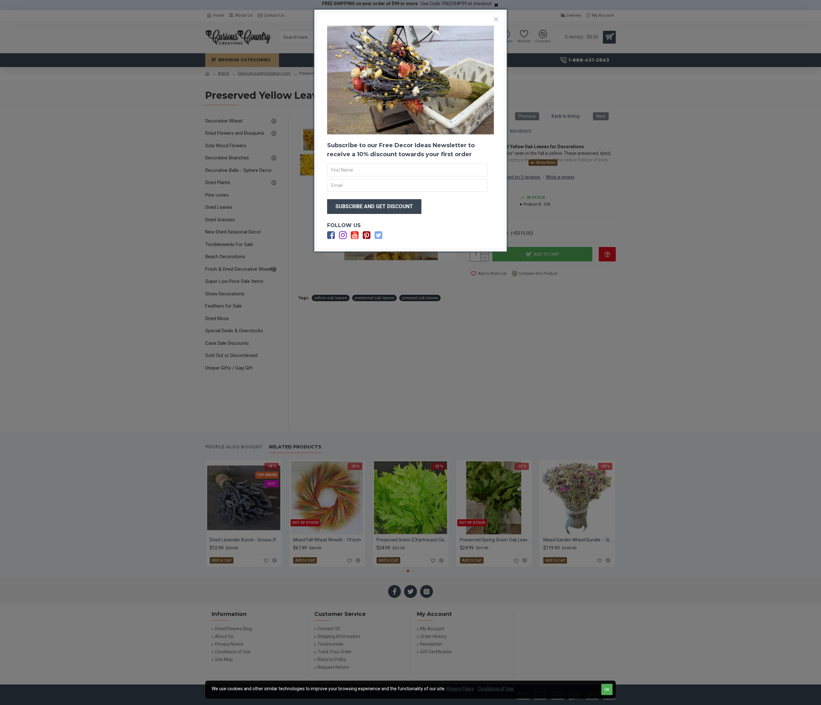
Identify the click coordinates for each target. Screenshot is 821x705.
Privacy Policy (460, 688)
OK (607, 689)
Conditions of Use (495, 688)
